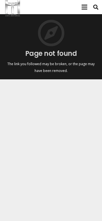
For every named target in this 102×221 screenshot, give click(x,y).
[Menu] (84, 7)
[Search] (95, 7)
